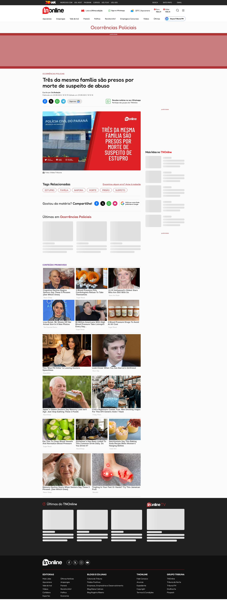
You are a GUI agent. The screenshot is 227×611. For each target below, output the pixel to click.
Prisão (105, 190)
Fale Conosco (142, 578)
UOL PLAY (105, 2)
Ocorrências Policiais (113, 27)
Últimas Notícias (67, 578)
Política (97, 19)
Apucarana (47, 19)
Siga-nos (73, 101)
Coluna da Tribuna (94, 578)
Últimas (157, 19)
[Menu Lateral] (183, 10)
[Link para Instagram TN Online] (81, 562)
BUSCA (155, 2)
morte (92, 190)
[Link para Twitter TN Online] (75, 562)
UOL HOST (78, 2)
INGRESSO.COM (66, 2)
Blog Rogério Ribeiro (95, 592)
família (64, 190)
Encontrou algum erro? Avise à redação (122, 184)
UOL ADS (114, 2)
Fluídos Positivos (93, 582)
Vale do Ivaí (74, 19)
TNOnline (171, 578)
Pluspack (170, 592)
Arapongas (60, 19)
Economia (65, 596)
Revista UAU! (110, 19)
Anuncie (140, 582)
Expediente (141, 585)
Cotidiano (47, 592)
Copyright (141, 589)
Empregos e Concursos (129, 19)
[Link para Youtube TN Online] (87, 562)
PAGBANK (87, 2)
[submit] (177, 10)
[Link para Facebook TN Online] (69, 562)
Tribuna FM (171, 585)
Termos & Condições (145, 592)
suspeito (120, 190)
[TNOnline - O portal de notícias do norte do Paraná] (53, 10)
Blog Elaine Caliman (95, 589)
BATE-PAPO (167, 2)
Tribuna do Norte (174, 582)
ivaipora (78, 190)
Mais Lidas (47, 578)
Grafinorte (171, 589)
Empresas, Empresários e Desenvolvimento (105, 585)
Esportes (46, 596)
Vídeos (146, 19)
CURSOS (96, 2)
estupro (49, 190)
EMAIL (179, 2)
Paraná (86, 19)
